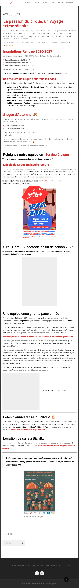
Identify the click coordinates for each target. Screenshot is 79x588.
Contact (60, 3)
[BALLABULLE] (11, 3)
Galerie (44, 3)
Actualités (69, 3)
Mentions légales (50, 584)
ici (46, 146)
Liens (52, 3)
